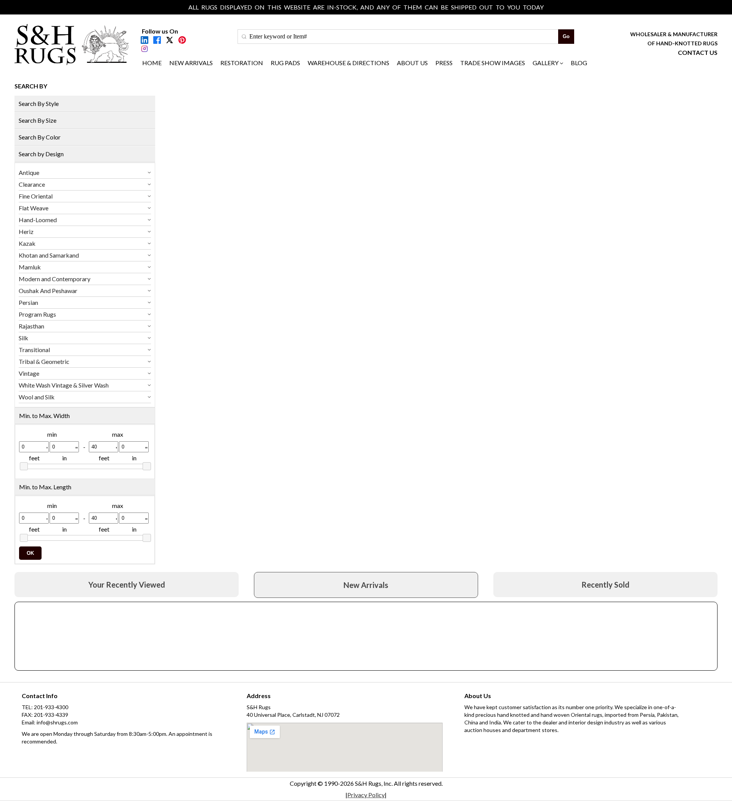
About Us (412, 62)
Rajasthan (31, 326)
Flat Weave (33, 207)
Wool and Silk (37, 396)
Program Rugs (37, 314)
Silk (23, 337)
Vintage (29, 373)
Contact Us (698, 52)
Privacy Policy (366, 794)
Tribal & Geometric (44, 361)
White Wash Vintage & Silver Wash (64, 385)
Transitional (34, 349)
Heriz (26, 231)
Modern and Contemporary (54, 278)
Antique (29, 172)
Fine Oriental (36, 196)
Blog (579, 62)
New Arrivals (191, 62)
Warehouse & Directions (348, 62)
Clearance (32, 184)
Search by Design (41, 153)
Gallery (546, 62)
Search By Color (40, 137)
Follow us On (160, 31)
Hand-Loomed (38, 219)
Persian (28, 302)
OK (30, 553)
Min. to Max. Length (45, 486)
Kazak (27, 243)
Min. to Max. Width (44, 415)
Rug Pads (285, 62)
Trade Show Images (492, 62)
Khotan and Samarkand (49, 255)
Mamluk (30, 267)
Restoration (241, 62)
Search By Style (39, 103)
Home (152, 62)
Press (444, 62)
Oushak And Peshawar (48, 290)
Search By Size (37, 120)
